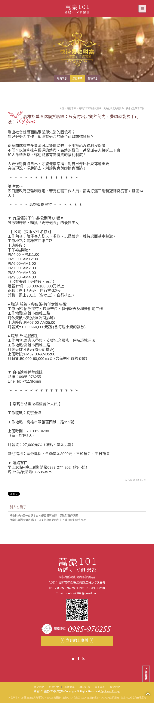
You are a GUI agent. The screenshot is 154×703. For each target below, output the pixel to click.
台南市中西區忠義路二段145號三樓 (81, 582)
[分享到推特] (73, 659)
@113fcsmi (98, 588)
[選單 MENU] (142, 9)
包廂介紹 (54, 686)
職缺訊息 (84, 686)
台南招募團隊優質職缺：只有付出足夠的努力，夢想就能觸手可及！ (49, 519)
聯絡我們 (115, 686)
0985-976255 (66, 588)
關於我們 (39, 686)
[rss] (83, 659)
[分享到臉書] (78, 659)
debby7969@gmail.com (82, 593)
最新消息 (69, 686)
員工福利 (100, 686)
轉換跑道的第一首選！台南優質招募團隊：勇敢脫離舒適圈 (44, 515)
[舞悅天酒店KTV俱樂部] (77, 8)
